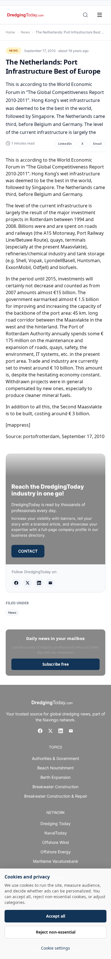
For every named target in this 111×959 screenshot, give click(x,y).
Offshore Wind (55, 842)
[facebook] (16, 582)
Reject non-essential (55, 932)
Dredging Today (55, 823)
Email (97, 143)
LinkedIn (65, 143)
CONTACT (28, 551)
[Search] (85, 15)
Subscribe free (55, 664)
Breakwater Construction (55, 786)
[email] (50, 582)
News (25, 32)
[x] (27, 582)
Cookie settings (55, 948)
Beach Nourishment (55, 767)
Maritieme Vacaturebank (55, 861)
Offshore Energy (55, 851)
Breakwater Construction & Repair (55, 796)
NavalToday (55, 832)
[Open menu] (99, 15)
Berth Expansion (55, 777)
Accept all (55, 916)
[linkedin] (39, 582)
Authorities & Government (55, 758)
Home (10, 32)
